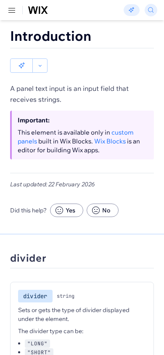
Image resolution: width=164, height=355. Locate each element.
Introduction (50, 35)
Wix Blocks (110, 141)
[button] (21, 65)
